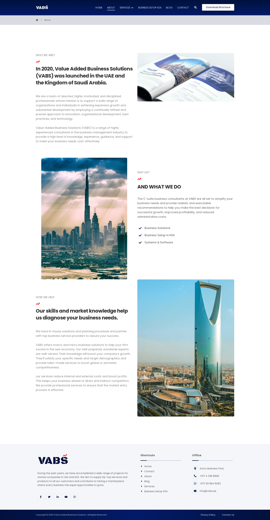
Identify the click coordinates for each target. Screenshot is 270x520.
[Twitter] (49, 496)
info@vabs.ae (208, 491)
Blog (147, 481)
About (148, 476)
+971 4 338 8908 (209, 476)
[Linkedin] (57, 496)
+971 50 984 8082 (210, 483)
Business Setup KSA (156, 491)
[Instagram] (74, 496)
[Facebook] (40, 496)
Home (148, 466)
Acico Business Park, (212, 468)
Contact (149, 471)
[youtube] (66, 496)
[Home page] (37, 20)
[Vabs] (42, 7)
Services (149, 486)
